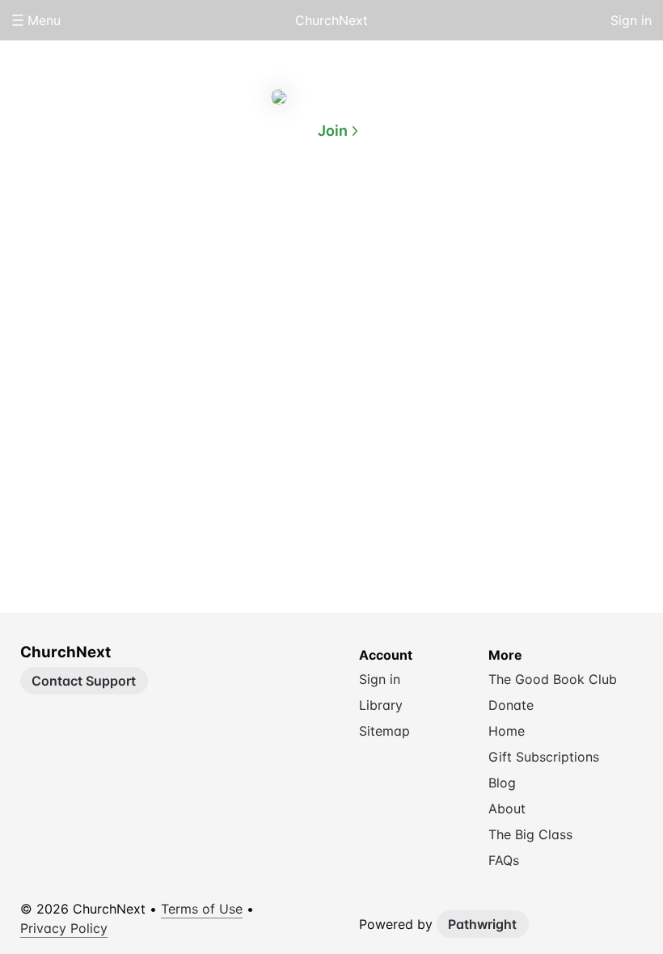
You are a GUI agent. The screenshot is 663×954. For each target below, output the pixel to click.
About (266, 209)
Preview (396, 209)
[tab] (267, 209)
